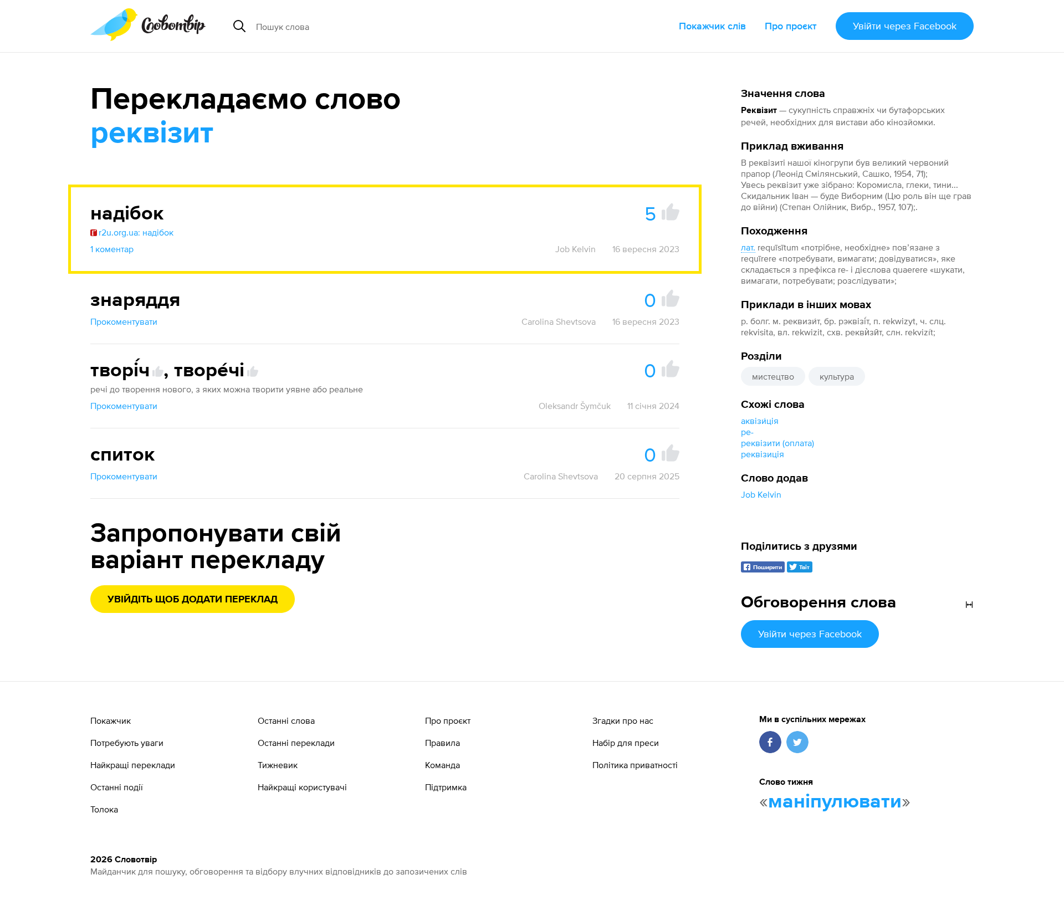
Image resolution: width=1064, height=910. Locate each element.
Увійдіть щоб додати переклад (193, 600)
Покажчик (110, 720)
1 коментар (112, 249)
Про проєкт (791, 26)
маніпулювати (835, 802)
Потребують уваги (126, 743)
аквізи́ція (760, 421)
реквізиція (762, 454)
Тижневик (278, 765)
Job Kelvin (761, 494)
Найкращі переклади (132, 765)
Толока (104, 809)
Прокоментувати (123, 321)
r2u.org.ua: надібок (136, 232)
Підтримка (446, 787)
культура (837, 376)
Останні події (116, 787)
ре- (747, 432)
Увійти (904, 26)
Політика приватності (635, 765)
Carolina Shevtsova (558, 321)
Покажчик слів (712, 26)
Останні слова (286, 720)
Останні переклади (296, 743)
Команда (442, 765)
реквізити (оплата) (777, 443)
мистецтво (773, 376)
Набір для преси (625, 743)
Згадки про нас (622, 720)
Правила (442, 743)
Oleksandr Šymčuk (575, 406)
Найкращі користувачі (302, 787)
